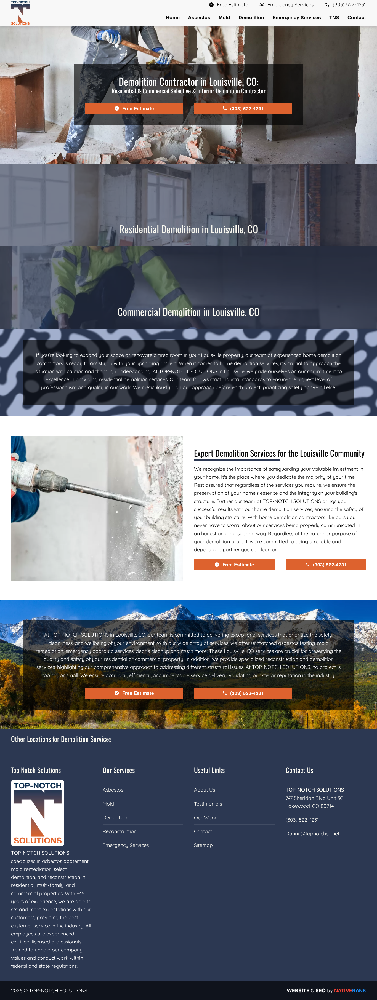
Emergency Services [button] (296, 17)
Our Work (205, 817)
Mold (108, 804)
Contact (356, 17)
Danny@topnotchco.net (312, 833)
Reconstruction (120, 831)
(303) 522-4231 (302, 820)
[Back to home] (20, 13)
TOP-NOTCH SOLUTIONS (315, 790)
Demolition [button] (251, 17)
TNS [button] (334, 17)
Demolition (115, 817)
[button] (286, 5)
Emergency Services (126, 845)
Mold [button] (224, 17)
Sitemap (203, 845)
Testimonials (208, 804)
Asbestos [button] (199, 17)
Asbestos (113, 790)
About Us (204, 790)
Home (173, 17)
